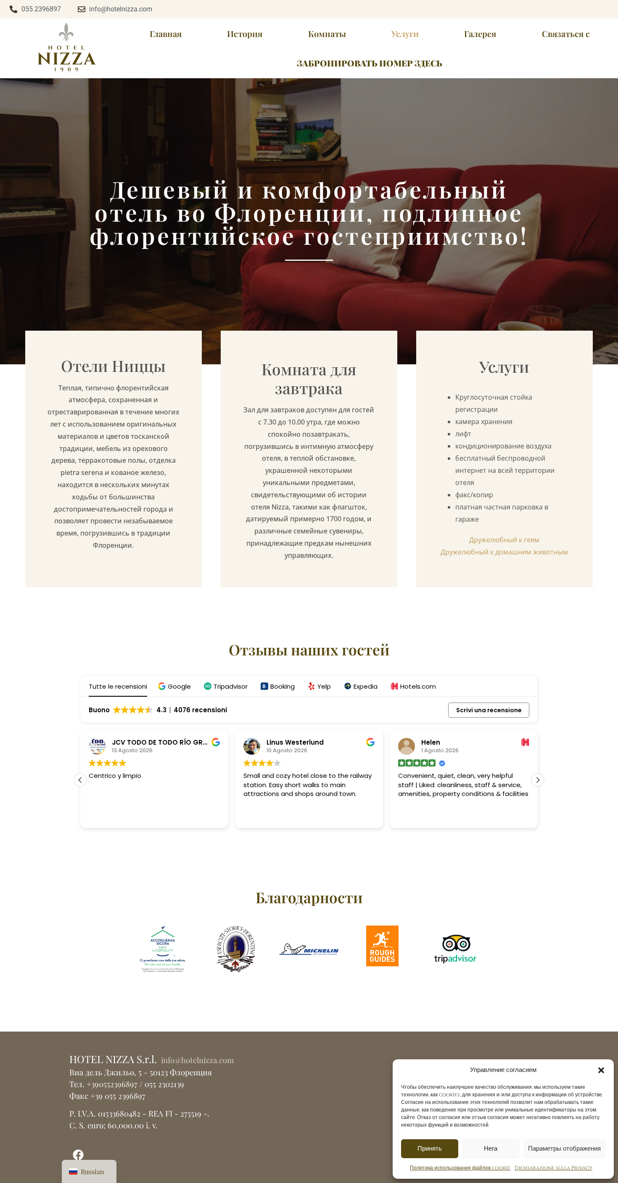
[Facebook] (78, 1155)
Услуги (405, 33)
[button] (601, 1070)
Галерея (480, 33)
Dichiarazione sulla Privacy (553, 1167)
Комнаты (327, 33)
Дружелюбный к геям (504, 539)
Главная (166, 33)
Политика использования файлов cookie (460, 1167)
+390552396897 (112, 1084)
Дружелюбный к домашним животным (504, 552)
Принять (429, 1148)
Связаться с (566, 33)
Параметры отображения (564, 1148)
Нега (490, 1148)
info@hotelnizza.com (196, 1060)
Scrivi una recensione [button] (489, 710)
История (244, 33)
